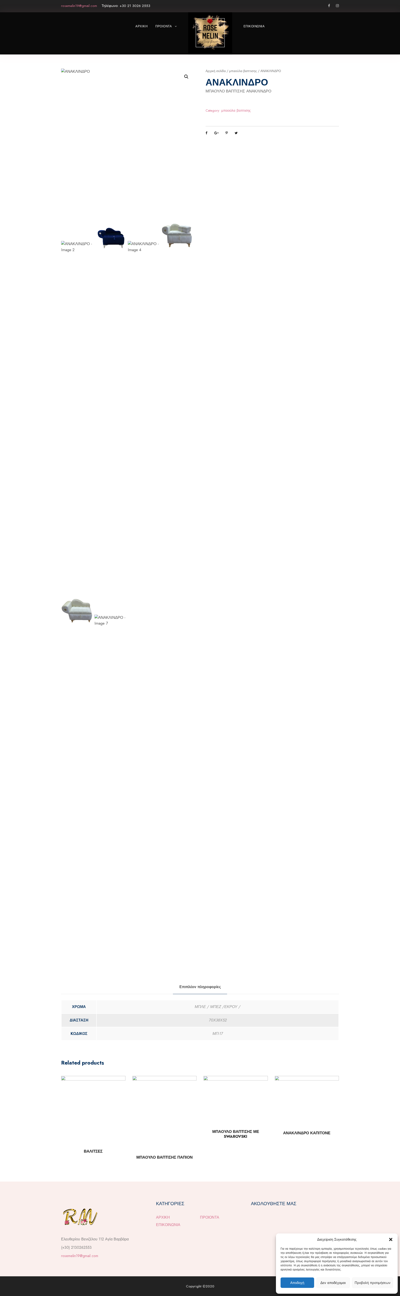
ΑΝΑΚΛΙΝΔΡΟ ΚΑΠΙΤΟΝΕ (306, 1133)
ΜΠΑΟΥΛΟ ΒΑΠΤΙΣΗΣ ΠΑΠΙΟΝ (164, 1157)
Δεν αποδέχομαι (333, 1282)
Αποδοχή (297, 1282)
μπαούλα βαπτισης (243, 71)
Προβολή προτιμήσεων (373, 1282)
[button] (390, 1239)
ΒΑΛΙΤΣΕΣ (93, 1151)
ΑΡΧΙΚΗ (141, 26)
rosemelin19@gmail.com (79, 1255)
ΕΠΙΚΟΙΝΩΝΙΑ (254, 26)
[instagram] (337, 5)
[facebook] (329, 5)
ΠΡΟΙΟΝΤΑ (163, 26)
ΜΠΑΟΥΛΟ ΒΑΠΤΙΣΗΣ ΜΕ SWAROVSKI (235, 1134)
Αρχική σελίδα (216, 71)
